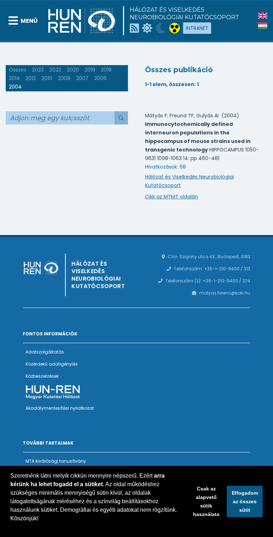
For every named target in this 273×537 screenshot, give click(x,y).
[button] (11, 528)
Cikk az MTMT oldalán (171, 196)
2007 (82, 78)
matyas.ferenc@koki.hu (224, 293)
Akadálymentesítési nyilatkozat (60, 408)
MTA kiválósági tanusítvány (56, 461)
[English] (262, 15)
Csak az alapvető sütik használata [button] (206, 501)
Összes (17, 69)
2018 (106, 69)
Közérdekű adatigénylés (52, 364)
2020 (73, 69)
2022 (55, 69)
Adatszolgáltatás (45, 352)
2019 (90, 69)
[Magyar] (262, 25)
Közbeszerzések (42, 376)
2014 (14, 78)
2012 (31, 78)
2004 (15, 86)
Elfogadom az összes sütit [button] (245, 501)
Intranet (197, 28)
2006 (100, 78)
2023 (38, 69)
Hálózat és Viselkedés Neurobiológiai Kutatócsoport (184, 13)
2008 (64, 78)
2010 (47, 78)
